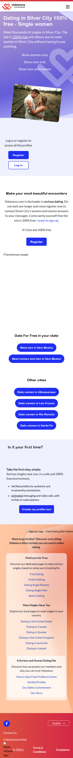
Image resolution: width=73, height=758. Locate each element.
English (56, 723)
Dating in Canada (36, 626)
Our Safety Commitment (36, 687)
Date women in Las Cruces (36, 403)
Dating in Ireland (36, 648)
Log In (18, 165)
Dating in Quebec (36, 632)
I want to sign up (47, 220)
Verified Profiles (36, 682)
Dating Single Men (36, 590)
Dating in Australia (37, 643)
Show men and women (35, 69)
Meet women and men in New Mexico (36, 358)
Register (18, 155)
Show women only (35, 55)
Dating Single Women (36, 584)
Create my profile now (36, 509)
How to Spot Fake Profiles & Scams (36, 676)
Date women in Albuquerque (36, 392)
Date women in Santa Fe (36, 425)
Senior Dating (36, 595)
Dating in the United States (36, 621)
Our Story (36, 692)
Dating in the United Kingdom (36, 637)
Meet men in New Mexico (36, 347)
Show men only (35, 62)
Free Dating (36, 574)
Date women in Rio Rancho (37, 414)
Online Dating (36, 579)
